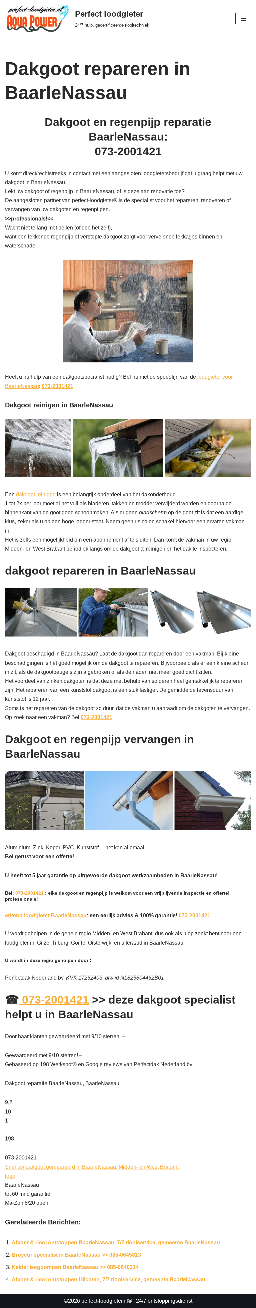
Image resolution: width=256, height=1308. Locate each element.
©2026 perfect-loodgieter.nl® (98, 1301)
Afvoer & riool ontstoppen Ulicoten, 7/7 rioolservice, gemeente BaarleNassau (108, 1279)
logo (10, 1176)
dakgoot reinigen (36, 494)
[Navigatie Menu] (243, 18)
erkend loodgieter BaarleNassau (46, 915)
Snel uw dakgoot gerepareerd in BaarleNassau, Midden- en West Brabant (92, 1167)
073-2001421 (57, 386)
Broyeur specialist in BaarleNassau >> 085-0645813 (76, 1255)
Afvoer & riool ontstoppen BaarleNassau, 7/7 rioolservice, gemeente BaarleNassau (116, 1242)
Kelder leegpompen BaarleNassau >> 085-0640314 (75, 1267)
